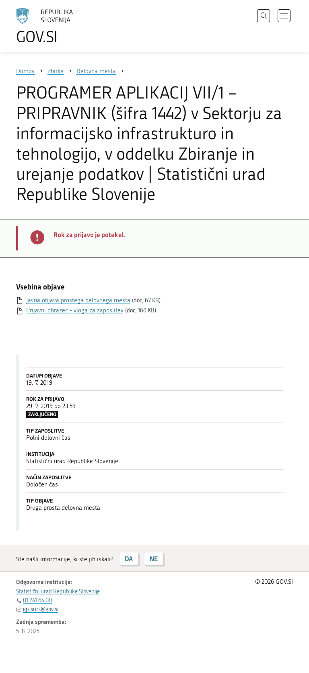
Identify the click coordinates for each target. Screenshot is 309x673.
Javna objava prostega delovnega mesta (78, 300)
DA (129, 558)
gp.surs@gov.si (40, 609)
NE (154, 558)
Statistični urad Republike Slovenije (58, 591)
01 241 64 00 (37, 600)
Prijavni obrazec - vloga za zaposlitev (75, 310)
